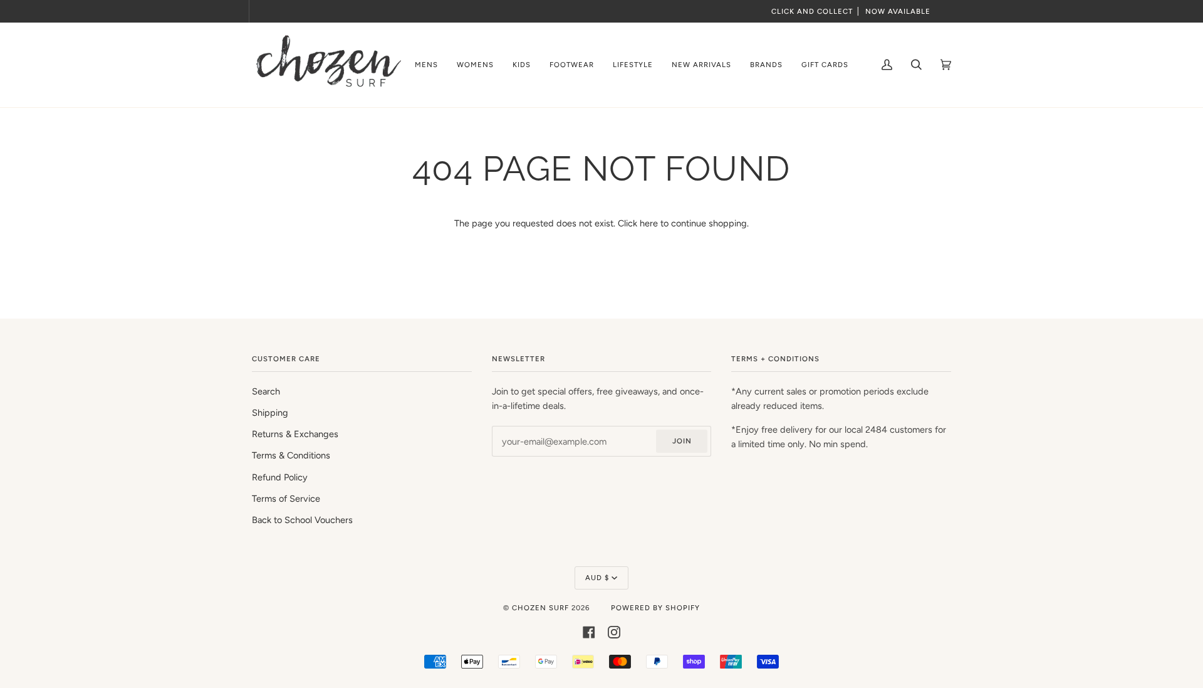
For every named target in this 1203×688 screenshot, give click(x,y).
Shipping (270, 412)
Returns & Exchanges (295, 434)
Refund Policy (280, 477)
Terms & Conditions (291, 455)
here (649, 223)
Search (266, 391)
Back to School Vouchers (302, 520)
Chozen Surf (541, 607)
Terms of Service (286, 498)
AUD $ (597, 577)
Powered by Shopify (655, 607)
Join (682, 441)
